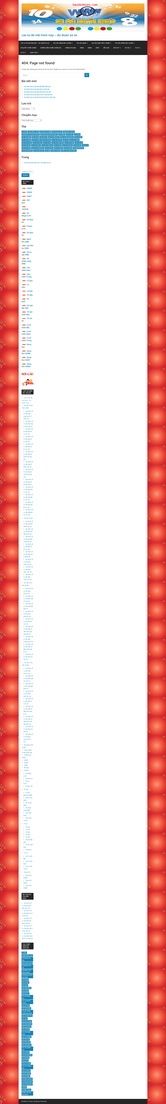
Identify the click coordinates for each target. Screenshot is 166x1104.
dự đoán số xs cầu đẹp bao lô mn (28, 670)
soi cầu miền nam (57, 142)
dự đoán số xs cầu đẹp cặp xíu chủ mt (28, 598)
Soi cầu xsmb (81, 43)
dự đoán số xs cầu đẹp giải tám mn (28, 693)
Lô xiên (27, 829)
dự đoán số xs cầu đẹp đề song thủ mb (28, 539)
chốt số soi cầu (33, 131)
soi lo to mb (26, 148)
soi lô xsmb (68, 148)
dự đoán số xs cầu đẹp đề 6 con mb (28, 497)
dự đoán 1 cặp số (68, 131)
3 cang (24, 131)
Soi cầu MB (47, 142)
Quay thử (33, 52)
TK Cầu (127, 48)
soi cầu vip (78, 142)
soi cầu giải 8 (37, 142)
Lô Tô (23, 52)
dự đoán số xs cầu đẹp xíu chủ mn (28, 729)
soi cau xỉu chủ (57, 140)
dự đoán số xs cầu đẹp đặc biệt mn (28, 686)
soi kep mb (77, 145)
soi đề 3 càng (55, 150)
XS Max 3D (29, 786)
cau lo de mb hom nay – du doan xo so (49, 35)
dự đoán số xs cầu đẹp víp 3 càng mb (36, 89)
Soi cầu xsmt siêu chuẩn (101, 43)
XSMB (82, 48)
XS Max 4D (29, 778)
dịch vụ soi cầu (57, 131)
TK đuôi (27, 837)
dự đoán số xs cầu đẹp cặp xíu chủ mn (28, 678)
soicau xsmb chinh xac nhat (41, 140)
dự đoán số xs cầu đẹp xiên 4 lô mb (28, 576)
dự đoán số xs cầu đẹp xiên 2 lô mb (28, 561)
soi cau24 (35, 137)
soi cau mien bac (53, 137)
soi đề (47, 150)
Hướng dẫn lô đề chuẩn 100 (50, 48)
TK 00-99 (28, 850)
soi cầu (65, 140)
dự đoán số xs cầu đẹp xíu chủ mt (28, 656)
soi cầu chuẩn (27, 142)
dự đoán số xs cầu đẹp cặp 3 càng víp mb (38, 94)
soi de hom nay (67, 145)
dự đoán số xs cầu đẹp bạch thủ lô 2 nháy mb (39, 97)
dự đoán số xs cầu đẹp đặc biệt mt (28, 606)
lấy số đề (62, 134)
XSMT (97, 48)
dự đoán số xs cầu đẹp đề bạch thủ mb (37, 92)
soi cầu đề (57, 145)
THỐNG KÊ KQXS (70, 48)
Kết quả (106, 48)
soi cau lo (43, 137)
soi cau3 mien (26, 137)
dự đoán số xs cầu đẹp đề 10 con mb (28, 512)
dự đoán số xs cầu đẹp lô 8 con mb (28, 446)
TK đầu (30, 295)
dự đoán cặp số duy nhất (49, 134)
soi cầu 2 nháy (74, 140)
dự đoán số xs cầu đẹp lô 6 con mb (28, 439)
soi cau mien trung (67, 137)
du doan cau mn (45, 131)
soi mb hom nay (78, 148)
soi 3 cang (69, 134)
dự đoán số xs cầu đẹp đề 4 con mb (28, 489)
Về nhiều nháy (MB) (26, 261)
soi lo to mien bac (37, 148)
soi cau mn (78, 137)
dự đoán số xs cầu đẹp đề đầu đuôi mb (37, 86)
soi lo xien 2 (49, 148)
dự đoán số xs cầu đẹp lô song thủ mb (28, 481)
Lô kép (30, 291)
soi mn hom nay (27, 150)
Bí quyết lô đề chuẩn (28, 48)
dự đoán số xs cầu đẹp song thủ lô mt (28, 639)
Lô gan (30, 280)
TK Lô (137, 48)
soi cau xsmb (26, 140)
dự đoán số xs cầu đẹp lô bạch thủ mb (28, 464)
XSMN (90, 48)
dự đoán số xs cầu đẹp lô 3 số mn (28, 701)
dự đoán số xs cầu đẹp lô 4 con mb (28, 431)
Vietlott (116, 48)
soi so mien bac (39, 150)
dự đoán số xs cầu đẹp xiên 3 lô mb (28, 569)
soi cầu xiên (26, 145)
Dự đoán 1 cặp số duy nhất (30, 134)
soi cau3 (77, 134)
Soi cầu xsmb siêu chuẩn (62, 43)
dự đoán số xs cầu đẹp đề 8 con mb (28, 504)
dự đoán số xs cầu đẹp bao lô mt (28, 591)
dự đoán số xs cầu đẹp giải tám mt (28, 613)
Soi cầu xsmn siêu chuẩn (124, 43)
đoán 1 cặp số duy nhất (68, 150)
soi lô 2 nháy (59, 148)
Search (25, 175)
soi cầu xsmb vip (47, 145)
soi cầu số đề (69, 142)
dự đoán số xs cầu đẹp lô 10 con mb (28, 546)
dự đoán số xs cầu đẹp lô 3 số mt (28, 621)
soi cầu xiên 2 (36, 145)
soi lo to (85, 145)
